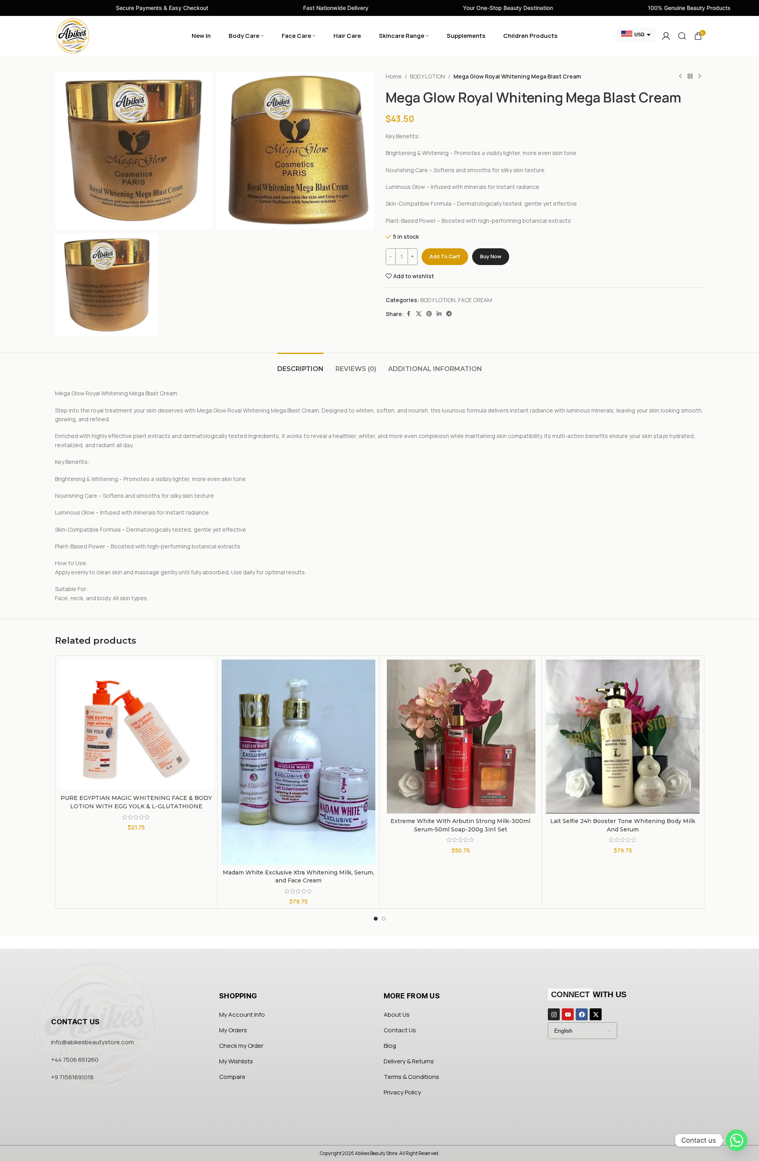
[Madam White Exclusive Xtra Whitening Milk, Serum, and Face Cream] (298, 762)
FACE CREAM (475, 300)
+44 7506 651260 (74, 1059)
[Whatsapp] (736, 1140)
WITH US (588, 994)
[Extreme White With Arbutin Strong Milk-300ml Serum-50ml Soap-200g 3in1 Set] (460, 736)
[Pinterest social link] (429, 313)
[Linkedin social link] (439, 313)
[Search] (682, 36)
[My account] (666, 36)
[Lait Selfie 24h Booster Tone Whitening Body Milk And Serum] (623, 736)
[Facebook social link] (409, 313)
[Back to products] (690, 76)
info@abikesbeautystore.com (92, 1042)
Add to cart (445, 256)
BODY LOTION (427, 76)
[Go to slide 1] (376, 919)
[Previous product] (680, 76)
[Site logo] (73, 35)
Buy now (490, 256)
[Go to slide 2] (384, 919)
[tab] (300, 365)
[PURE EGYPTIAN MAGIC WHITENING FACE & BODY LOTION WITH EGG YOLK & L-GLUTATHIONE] (136, 725)
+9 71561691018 (72, 1077)
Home (394, 76)
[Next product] (699, 76)
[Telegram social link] (449, 313)
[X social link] (419, 313)
